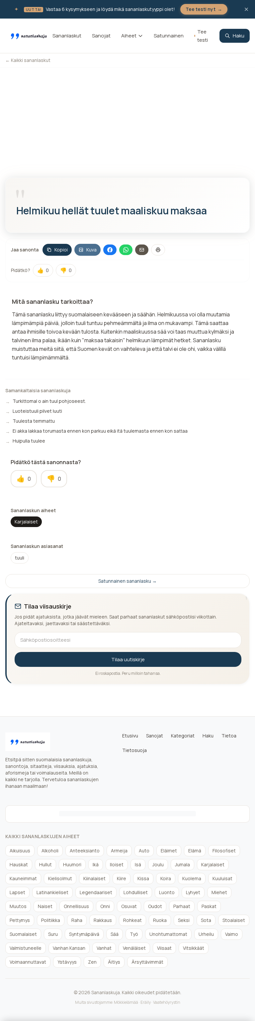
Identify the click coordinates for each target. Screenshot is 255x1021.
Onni (105, 906)
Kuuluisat (222, 878)
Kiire (121, 878)
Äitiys (114, 962)
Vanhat (104, 948)
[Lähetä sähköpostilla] (141, 249)
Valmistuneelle (26, 948)
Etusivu (130, 735)
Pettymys (20, 920)
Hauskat (19, 864)
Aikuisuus (20, 850)
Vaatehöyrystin (166, 1002)
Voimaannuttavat (28, 962)
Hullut (45, 864)
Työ (134, 934)
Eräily (145, 1002)
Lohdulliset (136, 892)
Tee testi (202, 36)
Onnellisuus (76, 906)
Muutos (18, 906)
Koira (165, 878)
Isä (138, 864)
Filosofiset (224, 850)
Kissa (143, 878)
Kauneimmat (23, 878)
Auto (144, 850)
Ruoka (160, 920)
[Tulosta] (158, 249)
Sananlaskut (66, 35)
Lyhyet (193, 892)
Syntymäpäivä (84, 934)
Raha (76, 920)
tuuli (19, 558)
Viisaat (164, 948)
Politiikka (50, 920)
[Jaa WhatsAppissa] (125, 249)
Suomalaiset (23, 934)
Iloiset (117, 864)
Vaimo (231, 934)
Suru (53, 934)
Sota (206, 920)
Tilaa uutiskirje (128, 659)
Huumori (72, 864)
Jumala (182, 864)
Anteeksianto (85, 850)
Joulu (158, 864)
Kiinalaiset (94, 878)
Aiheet (128, 35)
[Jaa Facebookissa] (110, 249)
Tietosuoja (134, 750)
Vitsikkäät (193, 948)
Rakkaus (103, 920)
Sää (115, 934)
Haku (238, 35)
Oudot (155, 906)
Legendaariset (96, 892)
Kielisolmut (60, 878)
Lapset (17, 892)
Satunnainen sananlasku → (127, 581)
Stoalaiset (233, 920)
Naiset (45, 906)
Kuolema (191, 878)
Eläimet (169, 850)
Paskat (209, 906)
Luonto (167, 892)
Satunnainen (169, 35)
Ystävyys (67, 962)
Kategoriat (183, 735)
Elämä (194, 850)
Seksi (184, 920)
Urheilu (206, 934)
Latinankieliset (52, 892)
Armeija (119, 850)
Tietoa (228, 735)
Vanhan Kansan (69, 948)
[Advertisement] (127, 117)
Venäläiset (134, 948)
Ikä (96, 864)
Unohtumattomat (168, 934)
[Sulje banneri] (246, 9)
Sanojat (101, 35)
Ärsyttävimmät (147, 962)
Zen (92, 962)
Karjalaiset (26, 521)
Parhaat (181, 906)
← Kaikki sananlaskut (27, 60)
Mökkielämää (126, 1002)
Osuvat (129, 906)
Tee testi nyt (204, 9)
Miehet (219, 892)
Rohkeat (132, 920)
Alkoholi (50, 850)
